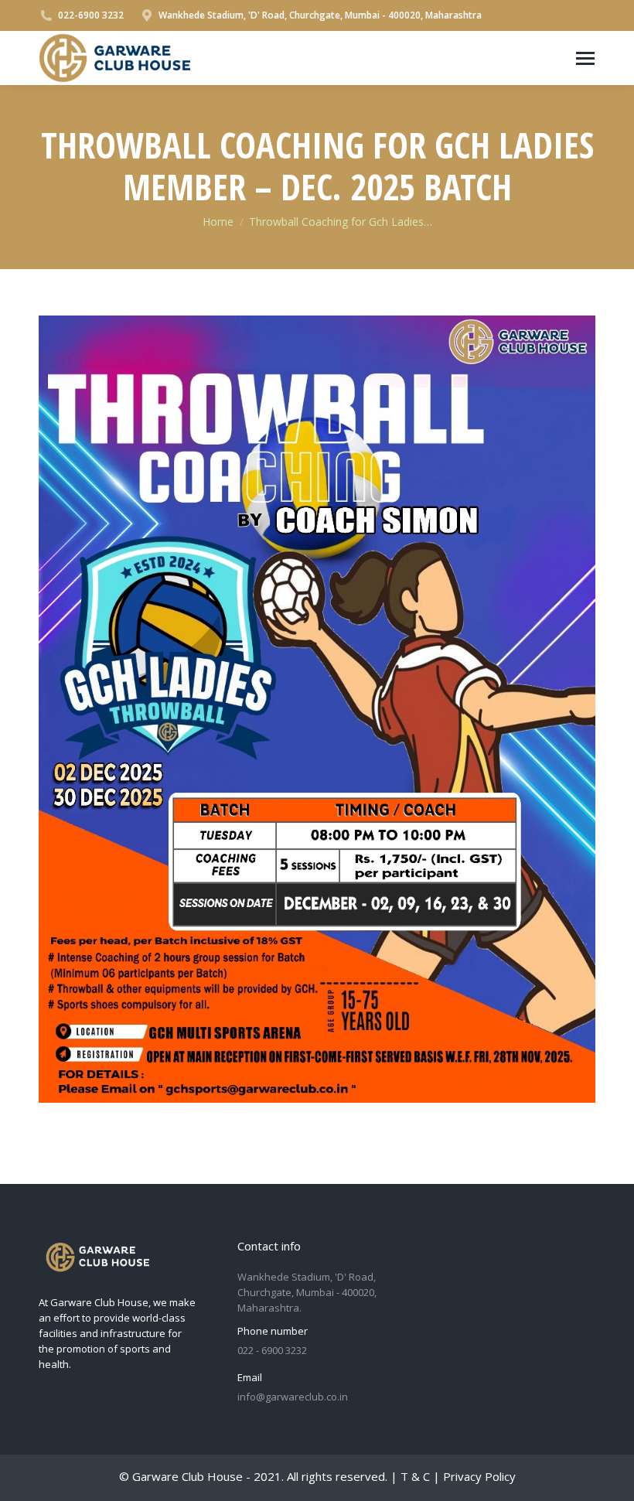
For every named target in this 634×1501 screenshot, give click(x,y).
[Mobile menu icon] (585, 58)
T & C (415, 1476)
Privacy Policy (479, 1476)
